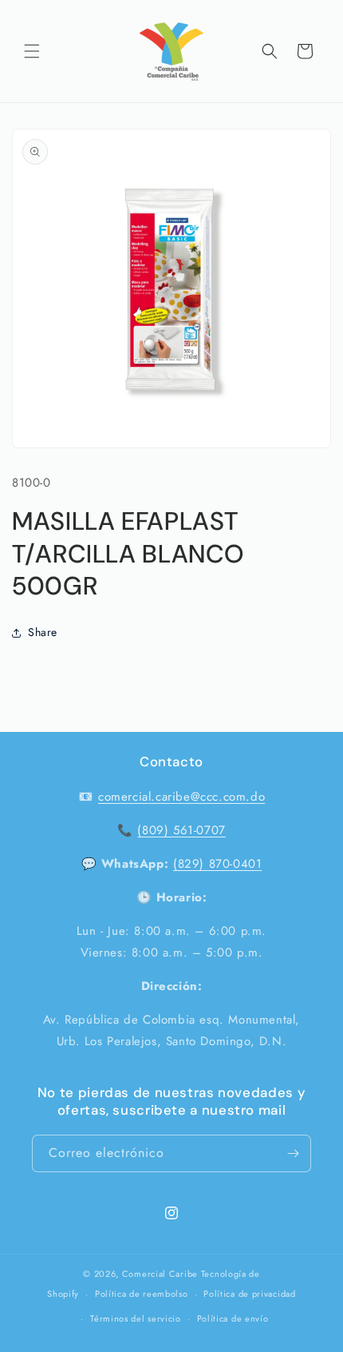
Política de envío (233, 1318)
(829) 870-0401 (217, 864)
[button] (31, 51)
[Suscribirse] (292, 1153)
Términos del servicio (135, 1318)
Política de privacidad (249, 1293)
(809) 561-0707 (181, 830)
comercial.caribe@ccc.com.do (181, 796)
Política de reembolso (141, 1293)
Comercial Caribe (160, 1273)
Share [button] (42, 632)
